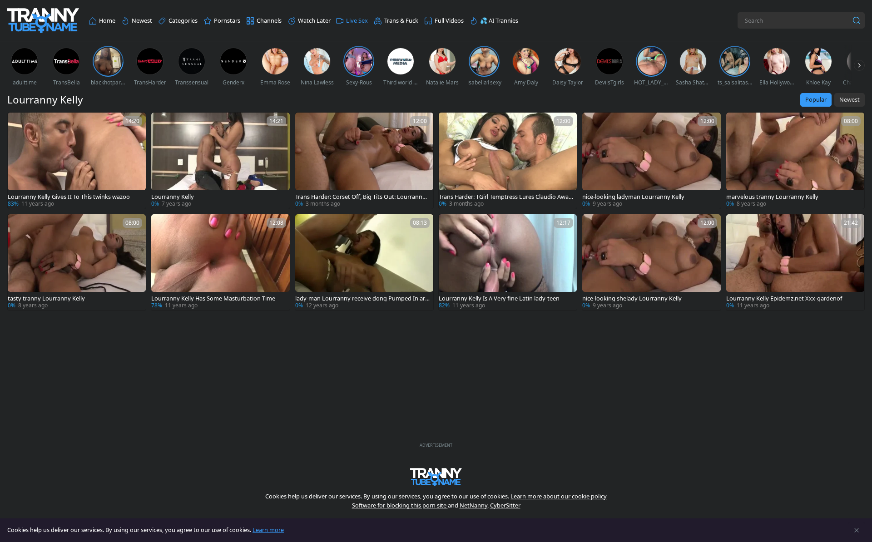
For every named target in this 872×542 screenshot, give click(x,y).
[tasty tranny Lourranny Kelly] (77, 262)
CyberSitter (505, 505)
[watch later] (18, 123)
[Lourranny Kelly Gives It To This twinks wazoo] (77, 161)
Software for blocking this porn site (400, 505)
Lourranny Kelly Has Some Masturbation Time (213, 298)
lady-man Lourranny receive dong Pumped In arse (361, 298)
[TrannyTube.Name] (43, 20)
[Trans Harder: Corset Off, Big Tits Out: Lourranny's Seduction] (364, 161)
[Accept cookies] (856, 530)
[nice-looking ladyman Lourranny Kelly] (651, 161)
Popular (816, 99)
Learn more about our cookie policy (558, 496)
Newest (849, 99)
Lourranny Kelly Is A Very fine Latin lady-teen (499, 298)
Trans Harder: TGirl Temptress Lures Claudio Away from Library (505, 197)
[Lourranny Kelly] (220, 161)
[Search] (856, 20)
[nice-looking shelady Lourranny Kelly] (651, 262)
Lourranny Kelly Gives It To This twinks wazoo (69, 197)
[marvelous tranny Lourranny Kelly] (795, 161)
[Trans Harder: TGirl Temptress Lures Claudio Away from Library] (508, 161)
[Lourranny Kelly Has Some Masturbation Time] (220, 262)
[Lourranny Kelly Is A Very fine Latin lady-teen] (508, 262)
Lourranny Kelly (172, 197)
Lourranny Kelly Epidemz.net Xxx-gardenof (784, 298)
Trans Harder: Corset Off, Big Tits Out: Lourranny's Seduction (358, 197)
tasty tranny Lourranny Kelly (46, 298)
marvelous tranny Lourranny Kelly (772, 197)
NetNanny (473, 505)
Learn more (268, 530)
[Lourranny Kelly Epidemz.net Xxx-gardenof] (795, 262)
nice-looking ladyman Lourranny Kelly (633, 197)
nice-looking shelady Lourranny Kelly (632, 298)
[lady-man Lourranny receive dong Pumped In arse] (364, 262)
